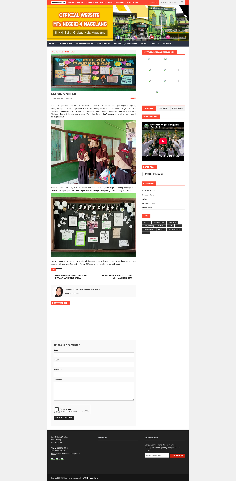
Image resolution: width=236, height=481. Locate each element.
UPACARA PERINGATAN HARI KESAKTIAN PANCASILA (71, 276)
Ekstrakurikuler (149, 229)
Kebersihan (172, 222)
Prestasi (146, 222)
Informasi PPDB (148, 203)
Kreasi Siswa (147, 207)
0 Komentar (69, 99)
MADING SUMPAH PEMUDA (123, 458)
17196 (134, 98)
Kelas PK (161, 229)
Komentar (58, 380)
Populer (149, 108)
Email (56, 360)
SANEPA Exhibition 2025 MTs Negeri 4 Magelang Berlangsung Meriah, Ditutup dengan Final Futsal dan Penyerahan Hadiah (118, 2)
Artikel (144, 199)
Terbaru (163, 108)
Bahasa (154, 2)
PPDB (146, 233)
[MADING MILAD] (93, 72)
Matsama (161, 226)
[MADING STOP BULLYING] (93, 317)
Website (58, 370)
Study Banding (149, 226)
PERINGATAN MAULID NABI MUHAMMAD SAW (117, 276)
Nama (56, 350)
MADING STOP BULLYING (93, 327)
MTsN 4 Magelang (154, 174)
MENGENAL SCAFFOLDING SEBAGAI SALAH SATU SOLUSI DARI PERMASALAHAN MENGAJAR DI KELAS (124, 447)
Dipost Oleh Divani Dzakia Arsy (82, 289)
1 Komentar (67, 334)
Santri (171, 226)
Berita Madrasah (148, 191)
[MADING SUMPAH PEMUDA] (64, 317)
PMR (178, 226)
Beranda (55, 52)
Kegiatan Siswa (148, 195)
